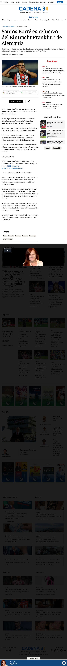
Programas (24, 2)
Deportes (6, 2)
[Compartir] (29, 101)
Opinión (18, 2)
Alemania (25, 236)
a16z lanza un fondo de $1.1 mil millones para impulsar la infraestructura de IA (52, 106)
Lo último (52, 61)
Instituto (16, 20)
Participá (60, 2)
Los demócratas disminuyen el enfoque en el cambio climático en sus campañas (53, 95)
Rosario (44, 12)
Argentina (28, 12)
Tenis (57, 20)
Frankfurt (17, 236)
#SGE (9, 166)
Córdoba (36, 12)
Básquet (63, 20)
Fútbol (53, 20)
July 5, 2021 (28, 173)
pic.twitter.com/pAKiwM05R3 (12, 168)
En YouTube (51, 2)
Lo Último (22, 12)
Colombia (10, 236)
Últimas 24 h (43, 2)
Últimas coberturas (34, 2)
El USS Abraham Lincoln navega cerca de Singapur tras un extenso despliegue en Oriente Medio (53, 71)
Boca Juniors (23, 20)
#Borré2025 (15, 166)
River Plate (30, 20)
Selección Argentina (45, 20)
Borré (4, 236)
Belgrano (10, 20)
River (4, 239)
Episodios (49, 126)
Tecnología (48, 102)
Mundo (47, 66)
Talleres (4, 20)
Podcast (47, 148)
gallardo (10, 239)
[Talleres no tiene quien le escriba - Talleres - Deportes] (43, 124)
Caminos (12, 2)
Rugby (36, 20)
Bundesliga (32, 236)
